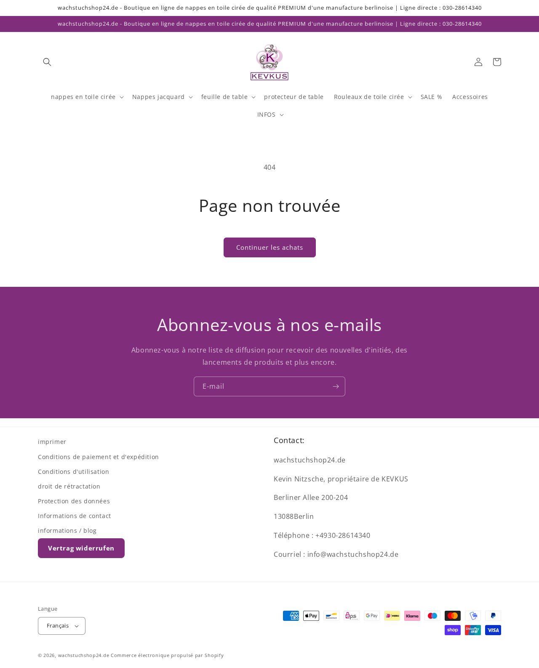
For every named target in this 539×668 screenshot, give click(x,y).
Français (58, 625)
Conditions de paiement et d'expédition (98, 457)
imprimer (52, 442)
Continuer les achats (269, 247)
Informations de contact (74, 516)
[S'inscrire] (335, 386)
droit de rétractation (69, 486)
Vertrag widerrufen (81, 548)
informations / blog (67, 530)
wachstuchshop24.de (83, 655)
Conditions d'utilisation (73, 472)
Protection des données (74, 501)
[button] (47, 62)
